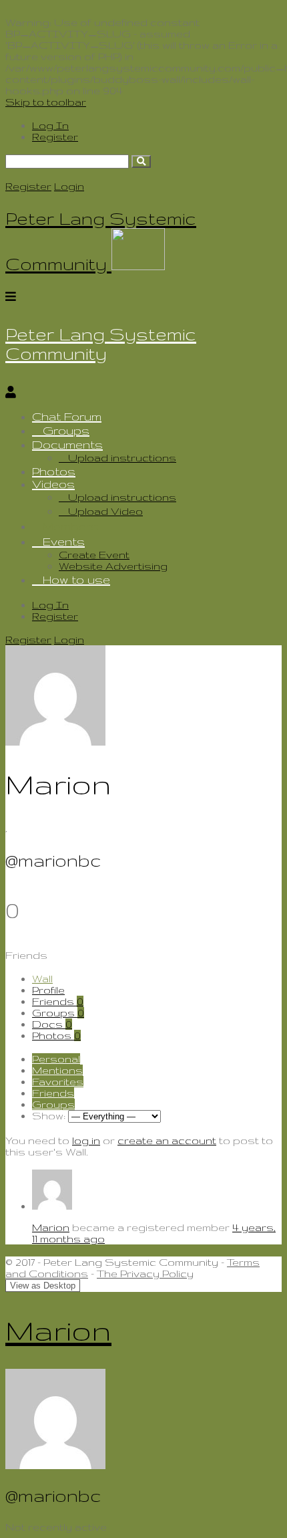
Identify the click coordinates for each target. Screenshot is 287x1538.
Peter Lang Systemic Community (100, 343)
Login (69, 186)
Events (64, 541)
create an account (166, 1140)
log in (86, 1140)
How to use (76, 579)
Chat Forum (66, 416)
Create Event (94, 554)
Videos (53, 483)
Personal (56, 1059)
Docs (52, 1024)
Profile (48, 990)
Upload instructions (122, 457)
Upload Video (105, 511)
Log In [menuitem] (50, 125)
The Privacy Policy (145, 1273)
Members (71, 526)
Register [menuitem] (55, 136)
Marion (50, 1227)
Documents (67, 444)
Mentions (57, 1070)
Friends (57, 1001)
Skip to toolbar (45, 102)
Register (28, 186)
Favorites (57, 1081)
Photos (53, 471)
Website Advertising (113, 566)
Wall (42, 978)
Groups (66, 430)
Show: (48, 1115)
